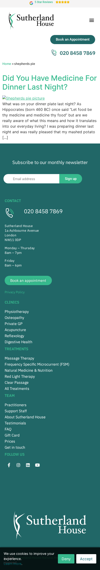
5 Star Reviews (44, 2)
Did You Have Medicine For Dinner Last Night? (49, 82)
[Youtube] (37, 465)
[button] (91, 20)
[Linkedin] (28, 465)
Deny (66, 558)
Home (6, 64)
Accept (86, 558)
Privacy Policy (15, 292)
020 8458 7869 (43, 211)
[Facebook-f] (9, 465)
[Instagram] (18, 465)
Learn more (12, 564)
